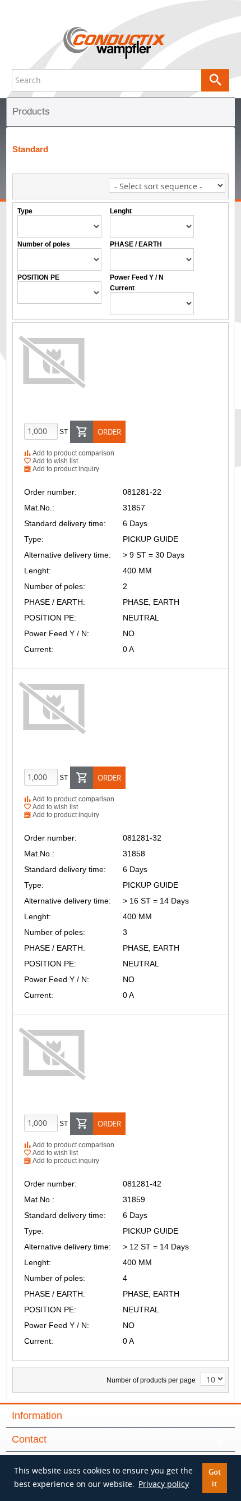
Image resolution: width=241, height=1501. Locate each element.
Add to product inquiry (65, 469)
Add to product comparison (72, 453)
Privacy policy (163, 1484)
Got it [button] (214, 1478)
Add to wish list (54, 461)
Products (31, 111)
